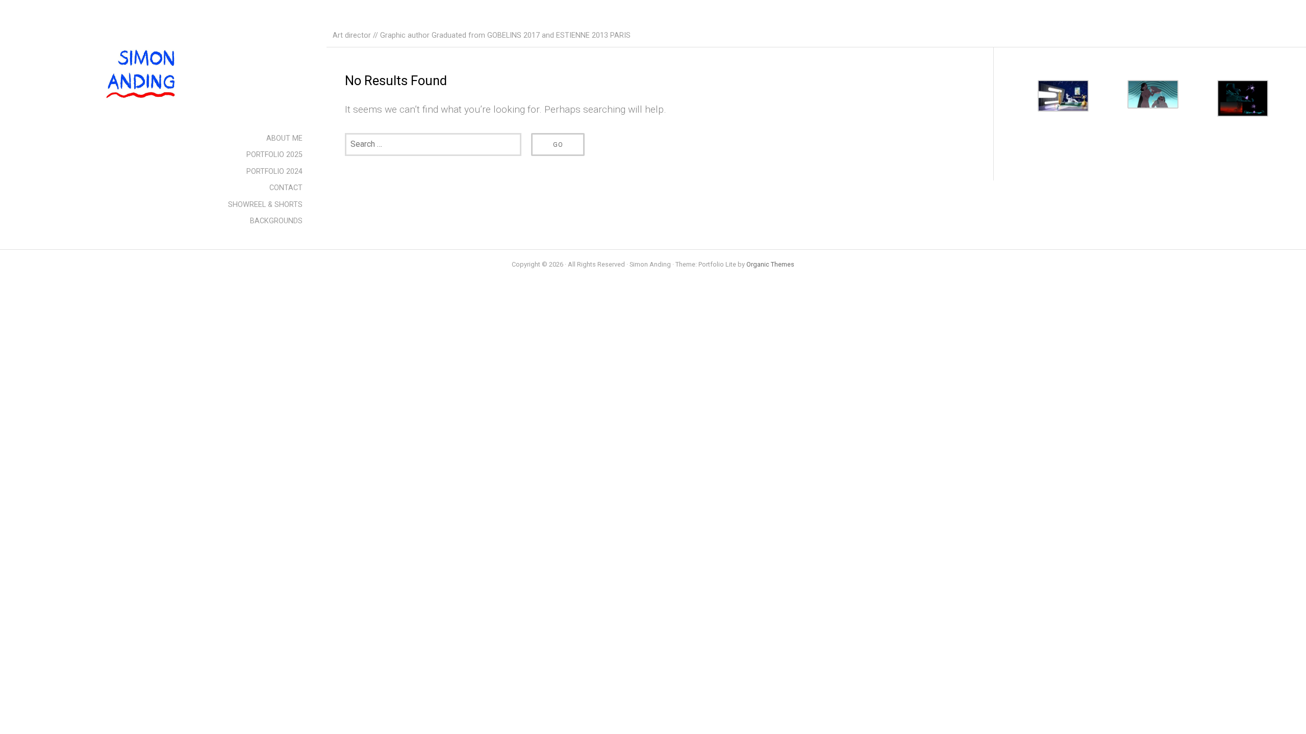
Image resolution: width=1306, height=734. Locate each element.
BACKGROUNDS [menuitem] (276, 221)
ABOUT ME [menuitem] (284, 138)
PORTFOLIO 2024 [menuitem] (274, 171)
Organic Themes (770, 264)
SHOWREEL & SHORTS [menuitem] (265, 204)
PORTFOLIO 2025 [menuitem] (274, 154)
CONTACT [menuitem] (286, 188)
